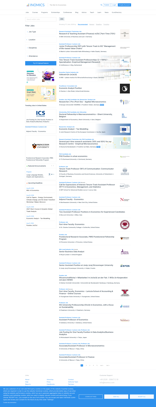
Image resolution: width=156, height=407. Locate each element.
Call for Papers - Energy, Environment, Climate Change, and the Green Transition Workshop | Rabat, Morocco (40, 199)
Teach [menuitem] (92, 12)
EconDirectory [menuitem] (117, 12)
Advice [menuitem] (84, 12)
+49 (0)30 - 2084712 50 (109, 379)
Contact (71, 379)
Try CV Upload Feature (40, 63)
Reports (28, 384)
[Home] (35, 5)
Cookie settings (90, 396)
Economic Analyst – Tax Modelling (38, 218)
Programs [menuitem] (44, 12)
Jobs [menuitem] (27, 12)
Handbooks (51, 384)
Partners (71, 384)
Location (32, 40)
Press (48, 382)
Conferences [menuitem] (67, 12)
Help (26, 382)
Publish (106, 5)
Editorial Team (73, 382)
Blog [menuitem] (76, 12)
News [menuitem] (107, 12)
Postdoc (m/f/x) (31, 225)
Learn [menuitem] (99, 12)
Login (114, 5)
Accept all (142, 396)
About (27, 379)
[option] (40, 174)
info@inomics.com (107, 382)
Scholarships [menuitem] (55, 12)
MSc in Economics (32, 190)
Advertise (50, 379)
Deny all (116, 396)
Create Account (124, 5)
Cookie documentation (9, 402)
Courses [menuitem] (35, 12)
